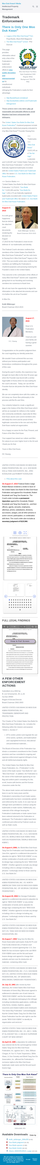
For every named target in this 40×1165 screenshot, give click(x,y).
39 (20, 607)
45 (20, 609)
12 (9, 602)
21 (28, 602)
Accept (28, 1159)
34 (9, 607)
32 (28, 604)
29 (22, 604)
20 (26, 602)
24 (11, 604)
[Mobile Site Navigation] (37, 6)
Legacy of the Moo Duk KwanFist (19, 36)
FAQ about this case (14, 479)
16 (17, 602)
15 (15, 602)
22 (30, 602)
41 (24, 607)
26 (15, 604)
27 (17, 604)
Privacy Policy (35, 1159)
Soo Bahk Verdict (15, 1148)
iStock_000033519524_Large (20, 1151)
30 (24, 604)
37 (15, 607)
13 (11, 602)
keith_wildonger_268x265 (19, 1139)
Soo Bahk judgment (16, 1142)
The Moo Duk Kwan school (17, 42)
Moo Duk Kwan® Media (11, 3)
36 (13, 607)
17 (20, 602)
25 (13, 604)
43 (28, 607)
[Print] (20, 533)
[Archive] (15, 533)
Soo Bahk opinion (16, 1145)
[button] (33, 6)
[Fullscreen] (25, 533)
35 (11, 607)
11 (30, 599)
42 (26, 607)
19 (24, 602)
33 (30, 604)
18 (22, 602)
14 (13, 602)
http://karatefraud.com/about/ (17, 98)
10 (28, 599)
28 (20, 604)
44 (30, 607)
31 (26, 604)
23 (9, 604)
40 (22, 607)
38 (17, 607)
